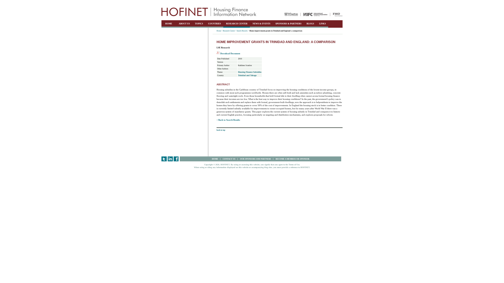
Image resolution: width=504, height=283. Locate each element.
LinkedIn (170, 158)
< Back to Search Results (228, 120)
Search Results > (243, 31)
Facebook (176, 158)
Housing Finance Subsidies (249, 72)
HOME (168, 23)
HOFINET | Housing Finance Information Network (208, 11)
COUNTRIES (214, 23)
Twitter (164, 158)
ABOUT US (184, 23)
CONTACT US (229, 159)
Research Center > (229, 31)
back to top (221, 130)
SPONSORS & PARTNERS (288, 23)
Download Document (230, 53)
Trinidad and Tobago (247, 75)
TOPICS (199, 23)
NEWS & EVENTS (261, 23)
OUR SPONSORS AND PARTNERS (255, 159)
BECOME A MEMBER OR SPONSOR (292, 159)
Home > (219, 31)
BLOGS (310, 23)
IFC (315, 14)
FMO (338, 14)
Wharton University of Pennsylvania (291, 14)
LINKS (322, 23)
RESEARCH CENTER (236, 23)
